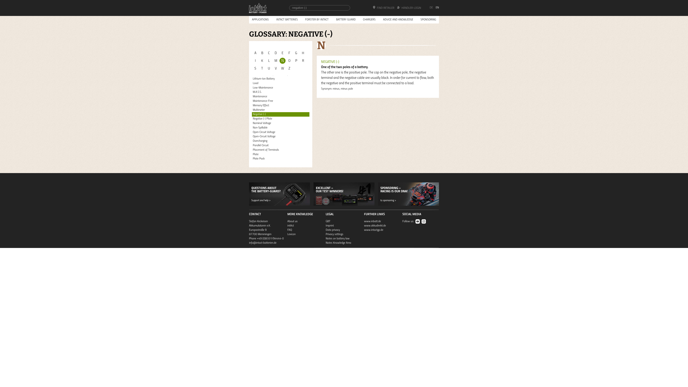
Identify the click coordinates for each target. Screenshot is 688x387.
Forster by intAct (317, 19)
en (437, 7)
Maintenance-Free (263, 101)
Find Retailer (385, 8)
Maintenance (260, 96)
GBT (328, 221)
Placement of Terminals (266, 150)
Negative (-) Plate (262, 118)
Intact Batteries (287, 19)
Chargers (369, 19)
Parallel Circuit (261, 145)
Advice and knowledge (398, 19)
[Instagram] (424, 221)
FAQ (289, 230)
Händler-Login (411, 8)
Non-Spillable (260, 127)
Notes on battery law (338, 238)
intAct (290, 225)
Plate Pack (259, 158)
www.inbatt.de (372, 221)
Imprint (330, 225)
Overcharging (260, 141)
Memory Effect (261, 105)
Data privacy (333, 230)
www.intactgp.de (373, 230)
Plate (256, 154)
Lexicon (291, 234)
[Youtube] (417, 221)
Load (255, 83)
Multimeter (259, 110)
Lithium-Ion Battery (264, 78)
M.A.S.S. (257, 92)
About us (292, 221)
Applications (260, 19)
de (431, 7)
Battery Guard (346, 19)
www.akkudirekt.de (375, 225)
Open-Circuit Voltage (264, 136)
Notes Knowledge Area (338, 243)
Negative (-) (259, 114)
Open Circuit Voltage (264, 132)
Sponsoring (428, 19)
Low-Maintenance (263, 87)
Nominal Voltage (262, 123)
